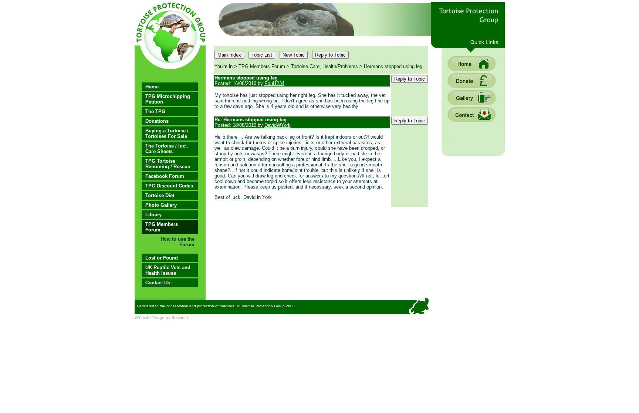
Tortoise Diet (159, 195)
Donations (157, 121)
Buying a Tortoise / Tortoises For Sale (167, 133)
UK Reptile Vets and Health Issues (167, 270)
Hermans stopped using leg (393, 66)
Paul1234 (274, 83)
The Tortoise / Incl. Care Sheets (166, 148)
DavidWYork (277, 125)
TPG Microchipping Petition (167, 99)
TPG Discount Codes (169, 186)
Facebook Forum (164, 176)
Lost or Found (161, 258)
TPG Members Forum (161, 227)
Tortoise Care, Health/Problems (324, 66)
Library (153, 214)
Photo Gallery (161, 205)
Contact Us (157, 282)
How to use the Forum (177, 241)
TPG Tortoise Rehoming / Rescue (167, 163)
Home (152, 86)
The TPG (155, 111)
